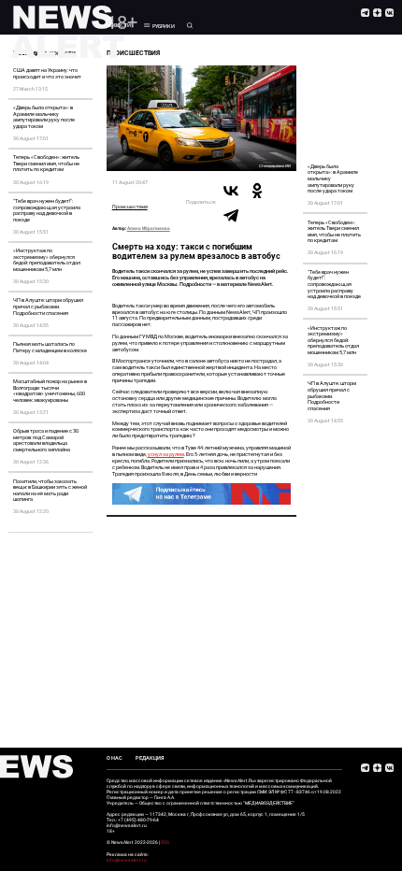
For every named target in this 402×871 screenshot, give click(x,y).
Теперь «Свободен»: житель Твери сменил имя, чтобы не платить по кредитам (46, 163)
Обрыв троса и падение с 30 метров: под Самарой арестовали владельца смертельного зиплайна (46, 440)
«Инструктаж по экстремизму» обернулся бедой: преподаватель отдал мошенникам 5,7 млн (46, 260)
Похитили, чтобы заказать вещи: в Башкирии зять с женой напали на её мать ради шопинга (50, 490)
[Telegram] (231, 215)
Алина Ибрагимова (148, 228)
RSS (165, 842)
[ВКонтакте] (231, 190)
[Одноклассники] (257, 190)
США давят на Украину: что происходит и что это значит (47, 73)
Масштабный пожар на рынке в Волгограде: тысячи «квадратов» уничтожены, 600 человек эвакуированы (50, 390)
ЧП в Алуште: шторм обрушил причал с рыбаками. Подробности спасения (48, 306)
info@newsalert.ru (127, 860)
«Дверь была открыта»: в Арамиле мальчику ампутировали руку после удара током (44, 117)
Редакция (150, 758)
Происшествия (130, 206)
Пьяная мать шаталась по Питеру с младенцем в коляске (50, 347)
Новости (119, 25)
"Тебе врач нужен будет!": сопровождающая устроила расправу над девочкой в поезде (46, 210)
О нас (114, 758)
